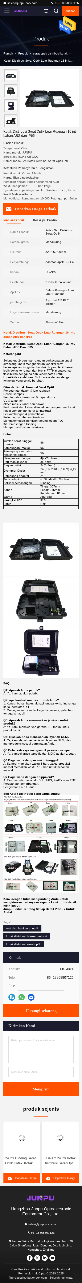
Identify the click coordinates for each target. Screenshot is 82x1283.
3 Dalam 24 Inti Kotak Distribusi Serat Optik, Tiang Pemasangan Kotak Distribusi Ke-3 (60, 1161)
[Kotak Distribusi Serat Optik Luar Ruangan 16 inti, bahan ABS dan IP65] (49, 98)
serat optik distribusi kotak (50, 53)
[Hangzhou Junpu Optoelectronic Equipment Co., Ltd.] (20, 11)
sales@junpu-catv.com (22, 3)
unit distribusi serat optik (22, 928)
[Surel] (31, 997)
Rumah (8, 53)
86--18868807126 (66, 3)
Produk (23, 53)
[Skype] (12, 997)
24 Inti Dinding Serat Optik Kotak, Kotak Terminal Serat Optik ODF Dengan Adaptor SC (21, 1161)
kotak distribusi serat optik (23, 944)
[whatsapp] (21, 997)
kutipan (70, 11)
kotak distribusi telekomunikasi (26, 936)
